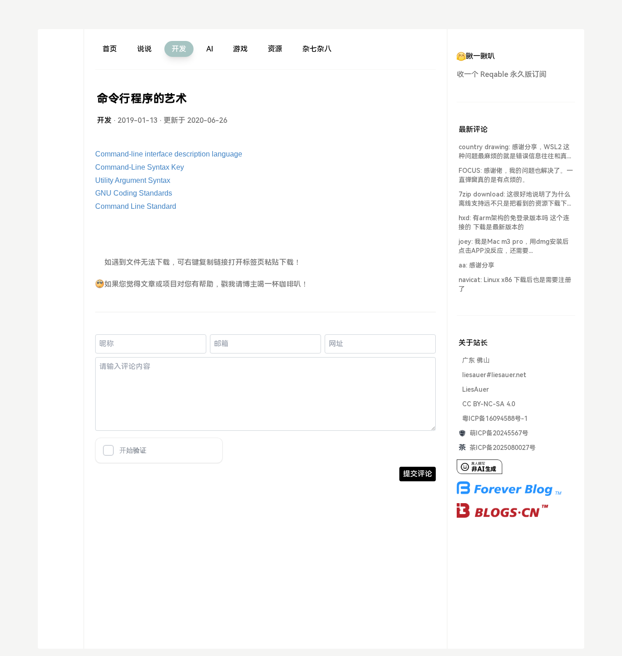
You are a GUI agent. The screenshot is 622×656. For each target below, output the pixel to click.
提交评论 (417, 473)
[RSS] (60, 130)
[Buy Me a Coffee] (60, 65)
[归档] (60, 81)
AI (209, 49)
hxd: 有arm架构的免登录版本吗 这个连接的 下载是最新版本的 (514, 222)
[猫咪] (60, 114)
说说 (144, 49)
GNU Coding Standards (133, 193)
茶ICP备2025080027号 (502, 447)
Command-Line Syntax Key (139, 167)
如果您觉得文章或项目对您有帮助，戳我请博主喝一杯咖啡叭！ (206, 284)
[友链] (60, 98)
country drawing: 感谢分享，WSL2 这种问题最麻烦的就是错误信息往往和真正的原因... (516, 152)
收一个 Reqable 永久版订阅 (501, 74)
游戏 (240, 49)
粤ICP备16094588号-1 (495, 418)
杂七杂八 (316, 49)
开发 (179, 49)
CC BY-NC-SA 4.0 (488, 404)
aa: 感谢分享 (477, 265)
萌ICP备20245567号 (498, 433)
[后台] (60, 147)
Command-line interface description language (168, 154)
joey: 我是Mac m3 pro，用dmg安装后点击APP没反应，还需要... (514, 246)
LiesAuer (475, 389)
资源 (275, 49)
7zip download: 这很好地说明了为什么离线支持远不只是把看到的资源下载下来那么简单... (516, 199)
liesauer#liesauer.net (494, 374)
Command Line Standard (135, 206)
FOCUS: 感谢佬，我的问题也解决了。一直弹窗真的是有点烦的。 (516, 175)
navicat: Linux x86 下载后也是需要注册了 (515, 284)
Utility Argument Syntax (132, 180)
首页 (109, 49)
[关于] (60, 49)
